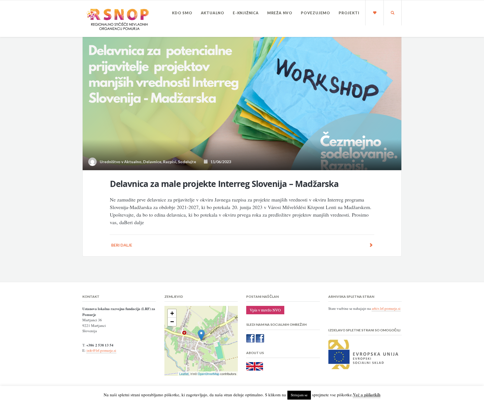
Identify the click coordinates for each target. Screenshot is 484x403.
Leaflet (184, 373)
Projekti (349, 13)
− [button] (172, 321)
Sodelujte (187, 161)
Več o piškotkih (366, 395)
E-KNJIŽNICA (246, 13)
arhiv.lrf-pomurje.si (386, 308)
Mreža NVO (279, 13)
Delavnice (152, 161)
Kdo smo (182, 13)
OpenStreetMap (208, 373)
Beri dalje (121, 245)
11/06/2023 (219, 161)
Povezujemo (315, 13)
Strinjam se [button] (299, 394)
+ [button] (172, 313)
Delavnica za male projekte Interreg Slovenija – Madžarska (224, 183)
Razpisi (169, 161)
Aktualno (212, 13)
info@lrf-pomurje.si (101, 350)
